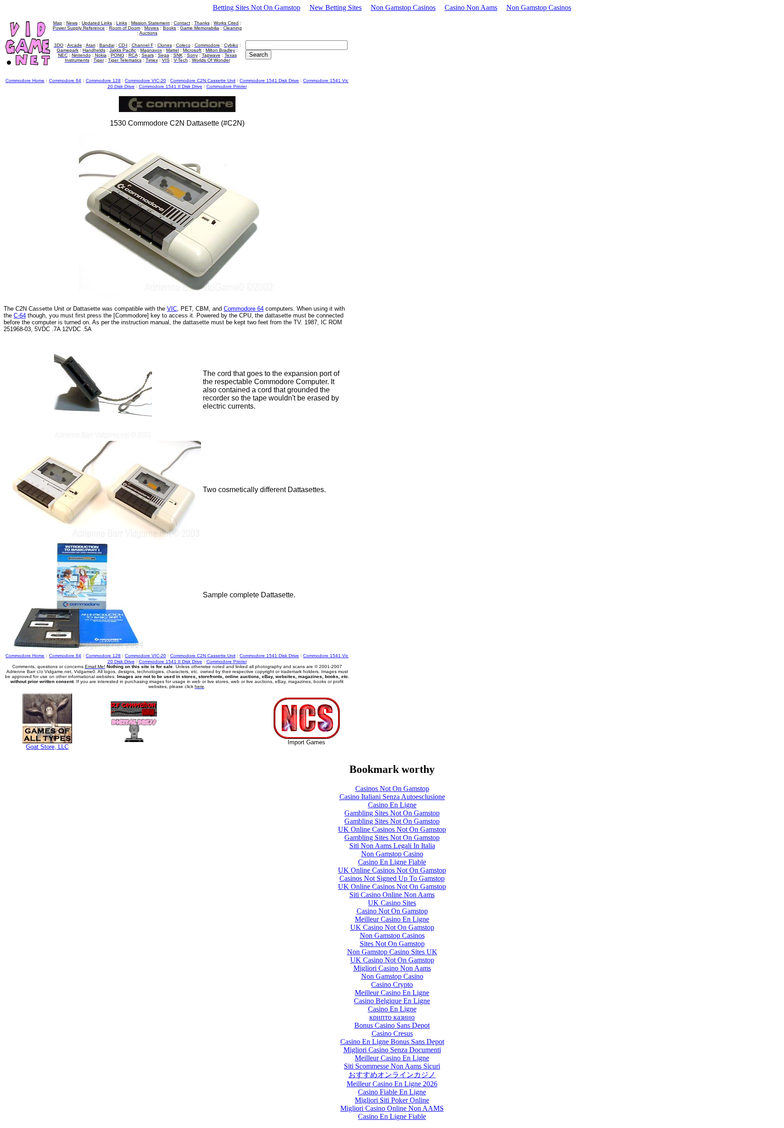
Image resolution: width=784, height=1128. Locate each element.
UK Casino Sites (392, 903)
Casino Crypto (392, 984)
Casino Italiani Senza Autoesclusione (392, 797)
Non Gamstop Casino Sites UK (392, 952)
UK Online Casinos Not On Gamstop (392, 829)
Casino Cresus (392, 1033)
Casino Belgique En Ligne (392, 1001)
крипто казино (392, 1017)
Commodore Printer (226, 86)
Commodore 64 (244, 308)
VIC (172, 308)
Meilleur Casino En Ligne (392, 919)
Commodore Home (24, 80)
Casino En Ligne (392, 805)
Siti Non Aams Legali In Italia (392, 846)
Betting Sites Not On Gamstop (256, 7)
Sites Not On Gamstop (392, 943)
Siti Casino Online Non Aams (392, 894)
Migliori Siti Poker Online (392, 1100)
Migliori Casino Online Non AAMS (392, 1108)
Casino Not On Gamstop (392, 911)
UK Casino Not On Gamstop (392, 927)
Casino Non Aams (471, 7)
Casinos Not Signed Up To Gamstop (392, 878)
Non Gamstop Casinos (403, 7)
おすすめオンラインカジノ (392, 1075)
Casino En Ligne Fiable (392, 862)
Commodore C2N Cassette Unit (202, 80)
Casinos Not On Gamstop (392, 788)
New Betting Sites (335, 7)
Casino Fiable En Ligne (392, 1092)
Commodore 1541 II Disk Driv (170, 86)
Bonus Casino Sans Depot (392, 1025)
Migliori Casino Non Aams (392, 968)
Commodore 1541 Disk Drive (269, 80)
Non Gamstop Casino (392, 854)
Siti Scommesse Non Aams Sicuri (392, 1066)
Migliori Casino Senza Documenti (392, 1050)
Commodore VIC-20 (145, 80)
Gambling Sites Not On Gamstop (392, 813)
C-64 (20, 315)
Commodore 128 (103, 80)
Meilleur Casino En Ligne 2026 (392, 1084)
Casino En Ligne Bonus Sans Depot (392, 1041)
